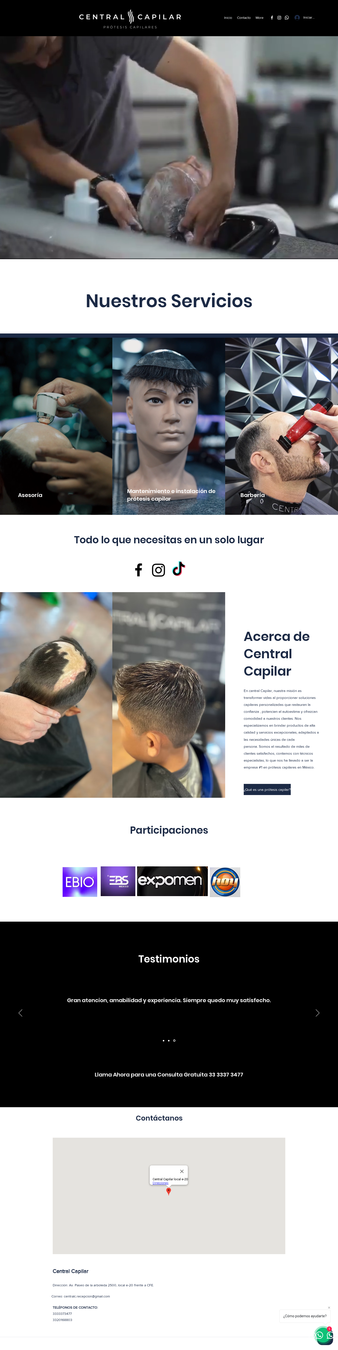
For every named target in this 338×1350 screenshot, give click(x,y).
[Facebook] (271, 17)
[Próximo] (317, 1013)
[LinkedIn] (286, 17)
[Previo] (20, 1013)
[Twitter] (279, 17)
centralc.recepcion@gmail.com (87, 1296)
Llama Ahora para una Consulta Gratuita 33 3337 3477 (169, 1074)
